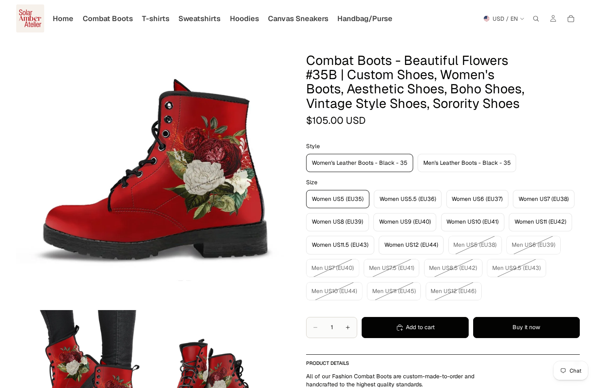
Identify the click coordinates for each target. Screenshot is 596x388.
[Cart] (571, 19)
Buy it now (526, 327)
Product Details (327, 363)
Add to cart (420, 327)
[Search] (536, 19)
